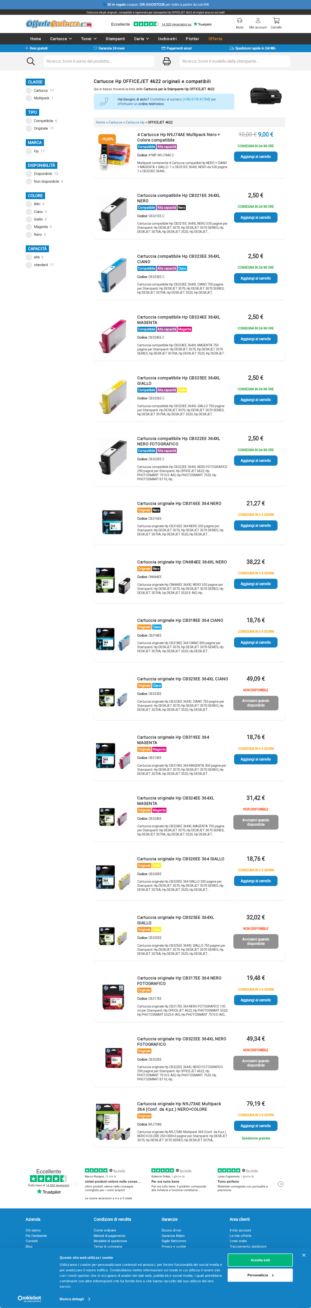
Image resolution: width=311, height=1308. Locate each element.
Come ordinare (105, 1230)
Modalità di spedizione (110, 1241)
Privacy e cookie (174, 1246)
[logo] (59, 24)
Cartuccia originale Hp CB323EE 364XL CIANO (182, 678)
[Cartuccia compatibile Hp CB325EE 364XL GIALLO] (113, 397)
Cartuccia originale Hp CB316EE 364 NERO (179, 503)
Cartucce (115, 122)
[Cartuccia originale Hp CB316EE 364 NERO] (113, 522)
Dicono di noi (171, 1230)
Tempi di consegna (108, 1246)
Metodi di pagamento (109, 1236)
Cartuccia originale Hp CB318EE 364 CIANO (180, 620)
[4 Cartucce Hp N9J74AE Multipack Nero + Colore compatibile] (113, 153)
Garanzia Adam (173, 1236)
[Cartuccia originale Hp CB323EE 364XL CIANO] (113, 697)
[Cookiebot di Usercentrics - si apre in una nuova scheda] (29, 1299)
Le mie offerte (240, 1236)
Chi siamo (33, 1230)
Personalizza (257, 1275)
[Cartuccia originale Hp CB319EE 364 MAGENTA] (113, 756)
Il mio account (240, 1230)
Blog (29, 1246)
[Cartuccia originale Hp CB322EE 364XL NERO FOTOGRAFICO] (113, 1057)
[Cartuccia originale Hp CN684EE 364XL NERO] (113, 581)
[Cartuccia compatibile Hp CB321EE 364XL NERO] (113, 214)
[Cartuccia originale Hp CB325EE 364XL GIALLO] (113, 936)
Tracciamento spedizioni (248, 1246)
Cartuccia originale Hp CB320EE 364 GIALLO (180, 858)
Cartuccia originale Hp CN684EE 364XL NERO (182, 562)
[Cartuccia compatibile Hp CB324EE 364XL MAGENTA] (113, 336)
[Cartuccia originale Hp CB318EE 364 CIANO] (113, 639)
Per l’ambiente (36, 1236)
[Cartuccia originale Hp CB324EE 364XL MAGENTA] (113, 817)
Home (100, 122)
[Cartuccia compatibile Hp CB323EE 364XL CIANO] (113, 275)
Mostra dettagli (72, 1299)
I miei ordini (238, 1241)
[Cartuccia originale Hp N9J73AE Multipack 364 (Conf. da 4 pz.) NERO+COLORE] (113, 1122)
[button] (70, 38)
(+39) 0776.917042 (196, 99)
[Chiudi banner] (304, 1255)
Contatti (32, 1241)
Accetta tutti (260, 1260)
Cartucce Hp (135, 122)
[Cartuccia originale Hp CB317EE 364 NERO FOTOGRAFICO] (113, 997)
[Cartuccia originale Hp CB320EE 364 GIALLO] (113, 877)
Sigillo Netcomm (174, 1241)
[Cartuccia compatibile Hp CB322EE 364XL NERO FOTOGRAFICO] (113, 457)
